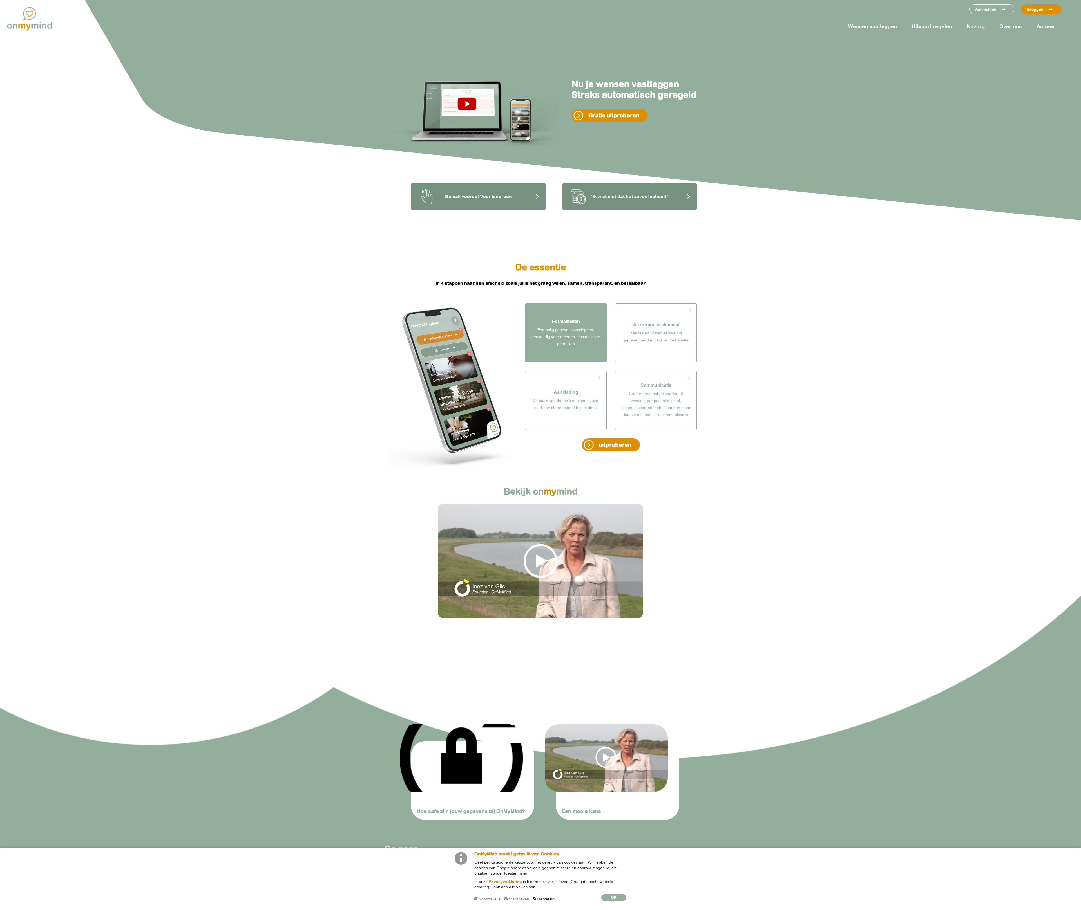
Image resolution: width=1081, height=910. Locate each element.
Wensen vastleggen (872, 26)
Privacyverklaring (505, 881)
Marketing (546, 899)
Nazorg (976, 26)
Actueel (1046, 26)
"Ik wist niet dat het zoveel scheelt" (629, 196)
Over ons (1010, 26)
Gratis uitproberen (613, 115)
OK (614, 898)
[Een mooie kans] (613, 758)
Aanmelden (986, 9)
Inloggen (1035, 9)
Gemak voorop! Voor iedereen (478, 196)
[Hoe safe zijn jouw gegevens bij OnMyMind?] (468, 758)
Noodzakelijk (490, 899)
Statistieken (519, 899)
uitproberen (615, 444)
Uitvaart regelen (932, 26)
